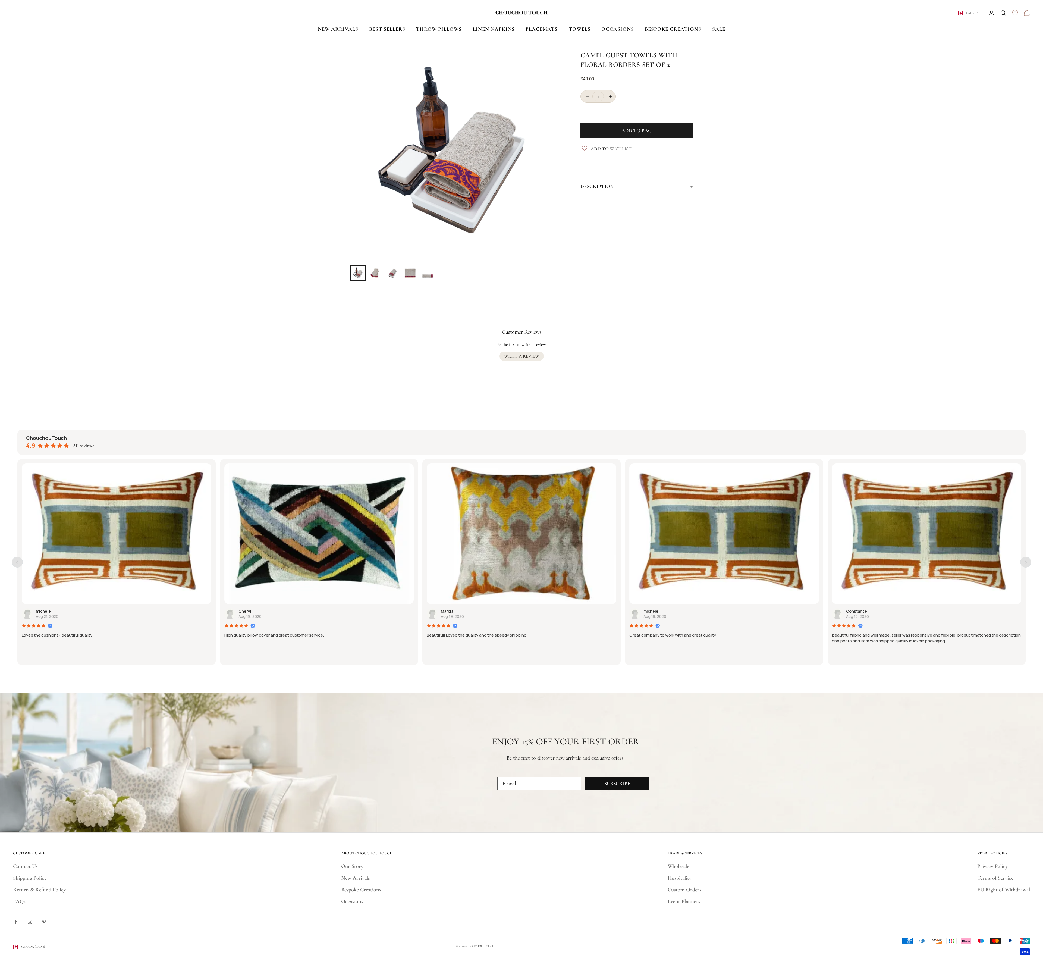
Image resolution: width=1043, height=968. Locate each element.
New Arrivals (355, 878)
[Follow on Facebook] (15, 922)
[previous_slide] (17, 562)
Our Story (352, 866)
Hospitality (680, 878)
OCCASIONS (617, 29)
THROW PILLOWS (439, 29)
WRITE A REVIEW (521, 356)
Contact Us (25, 866)
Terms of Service (995, 878)
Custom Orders (684, 889)
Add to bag (636, 131)
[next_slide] (1025, 562)
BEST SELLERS (387, 29)
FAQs (19, 901)
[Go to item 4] (410, 273)
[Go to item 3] (392, 273)
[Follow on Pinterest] (44, 922)
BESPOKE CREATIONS (673, 29)
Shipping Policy (30, 878)
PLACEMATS (542, 29)
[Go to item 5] (427, 273)
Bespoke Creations (361, 889)
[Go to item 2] (375, 273)
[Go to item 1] (358, 273)
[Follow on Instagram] (30, 922)
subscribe (617, 783)
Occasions (352, 901)
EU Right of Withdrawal (1003, 889)
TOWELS (579, 29)
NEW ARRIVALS (338, 29)
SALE (718, 29)
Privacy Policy (992, 866)
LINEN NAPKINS (494, 29)
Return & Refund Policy (39, 889)
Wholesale (678, 866)
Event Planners (684, 901)
